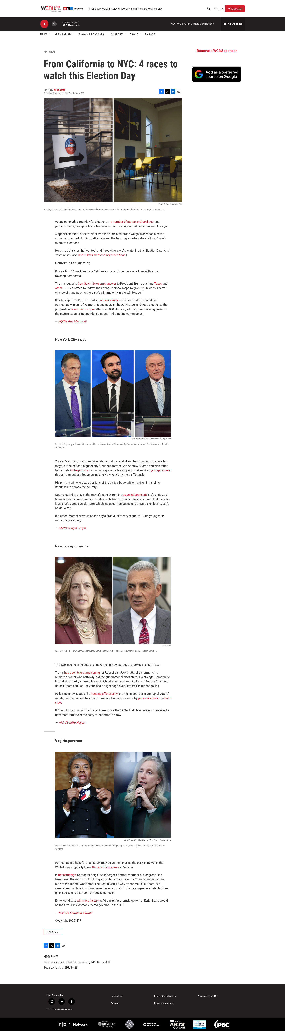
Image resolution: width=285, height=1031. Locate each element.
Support (117, 34)
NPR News (49, 51)
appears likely (109, 300)
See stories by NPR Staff (60, 967)
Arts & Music (63, 34)
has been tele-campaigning (82, 672)
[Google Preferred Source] (216, 74)
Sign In (218, 8)
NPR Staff (59, 90)
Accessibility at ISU (207, 996)
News (43, 34)
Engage (150, 34)
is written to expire (83, 309)
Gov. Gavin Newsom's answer (97, 283)
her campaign (67, 875)
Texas (158, 283)
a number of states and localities (132, 221)
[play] (44, 24)
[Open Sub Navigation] (49, 34)
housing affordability (104, 693)
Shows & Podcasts (91, 34)
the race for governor (106, 867)
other (58, 288)
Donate (236, 8)
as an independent (135, 494)
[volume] (54, 24)
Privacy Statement (164, 1003)
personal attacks (148, 698)
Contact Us (116, 996)
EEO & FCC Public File (165, 996)
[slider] (59, 24)
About (134, 34)
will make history (88, 900)
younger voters (161, 470)
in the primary (79, 470)
